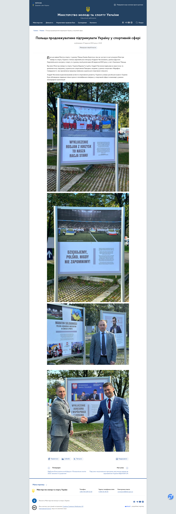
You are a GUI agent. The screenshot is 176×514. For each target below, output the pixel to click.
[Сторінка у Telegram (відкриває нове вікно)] (126, 22)
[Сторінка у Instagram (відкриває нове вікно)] (131, 22)
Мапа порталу (38, 485)
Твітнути (79, 459)
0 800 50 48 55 (103, 491)
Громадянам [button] (82, 23)
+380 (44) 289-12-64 (86, 491)
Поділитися (54, 459)
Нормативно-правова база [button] (65, 23)
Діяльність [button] (49, 23)
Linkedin (67, 459)
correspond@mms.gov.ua (125, 491)
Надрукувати (123, 459)
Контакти (93, 23)
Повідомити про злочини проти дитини (130, 5)
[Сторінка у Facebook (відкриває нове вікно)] (123, 22)
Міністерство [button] (38, 23)
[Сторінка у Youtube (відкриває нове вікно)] (129, 22)
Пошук (141, 23)
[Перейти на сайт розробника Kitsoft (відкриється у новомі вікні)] (128, 506)
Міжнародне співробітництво (88, 47)
